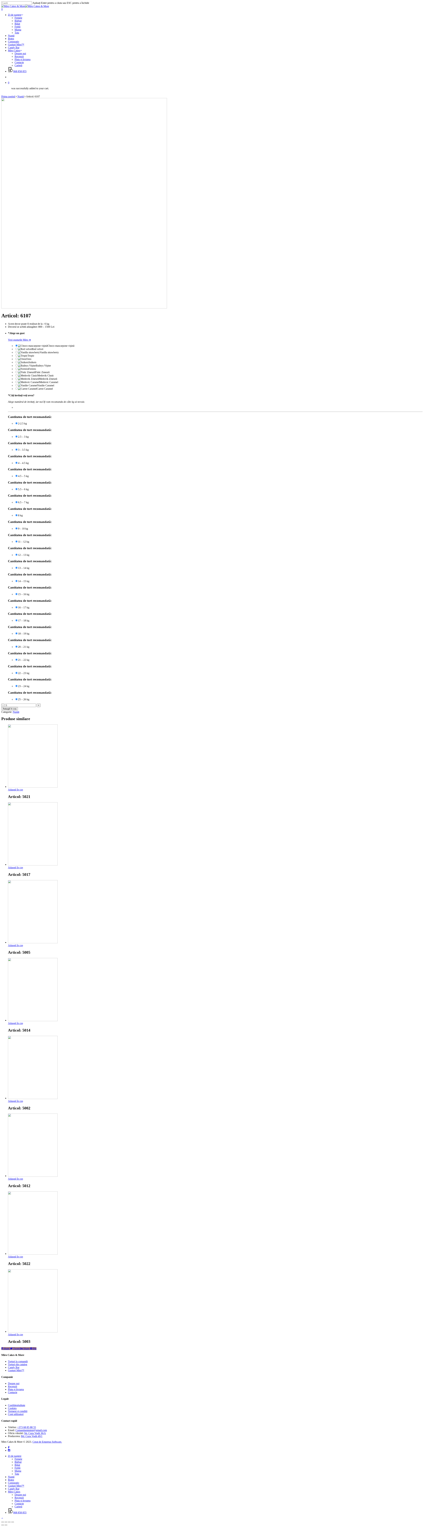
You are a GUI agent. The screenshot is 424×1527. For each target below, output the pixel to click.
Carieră (18, 1506)
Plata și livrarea (16, 1389)
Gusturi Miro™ (16, 1370)
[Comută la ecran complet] (9, 1522)
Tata (17, 1473)
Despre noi (13, 1383)
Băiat (17, 1465)
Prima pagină (8, 96)
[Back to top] (2, 1518)
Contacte (12, 1392)
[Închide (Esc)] (2, 1522)
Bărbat (18, 1462)
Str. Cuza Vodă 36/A (35, 1433)
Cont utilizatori (16, 1414)
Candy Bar (13, 1367)
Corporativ (13, 1482)
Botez (11, 1479)
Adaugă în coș (10, 709)
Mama (18, 1470)
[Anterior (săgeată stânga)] (2, 1525)
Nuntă (20, 96)
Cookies (12, 1408)
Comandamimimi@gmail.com (31, 1430)
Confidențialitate (16, 1405)
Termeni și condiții (17, 1411)
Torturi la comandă (18, 1361)
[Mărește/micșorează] (12, 1522)
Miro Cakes (14, 1491)
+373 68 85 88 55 (26, 1427)
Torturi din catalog (17, 1364)
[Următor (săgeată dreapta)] (6, 1525)
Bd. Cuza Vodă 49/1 (31, 1436)
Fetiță (17, 1467)
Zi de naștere (14, 1456)
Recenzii (12, 1386)
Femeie (18, 1459)
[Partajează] (6, 1522)
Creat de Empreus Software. (47, 1441)
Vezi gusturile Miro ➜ (19, 339)
